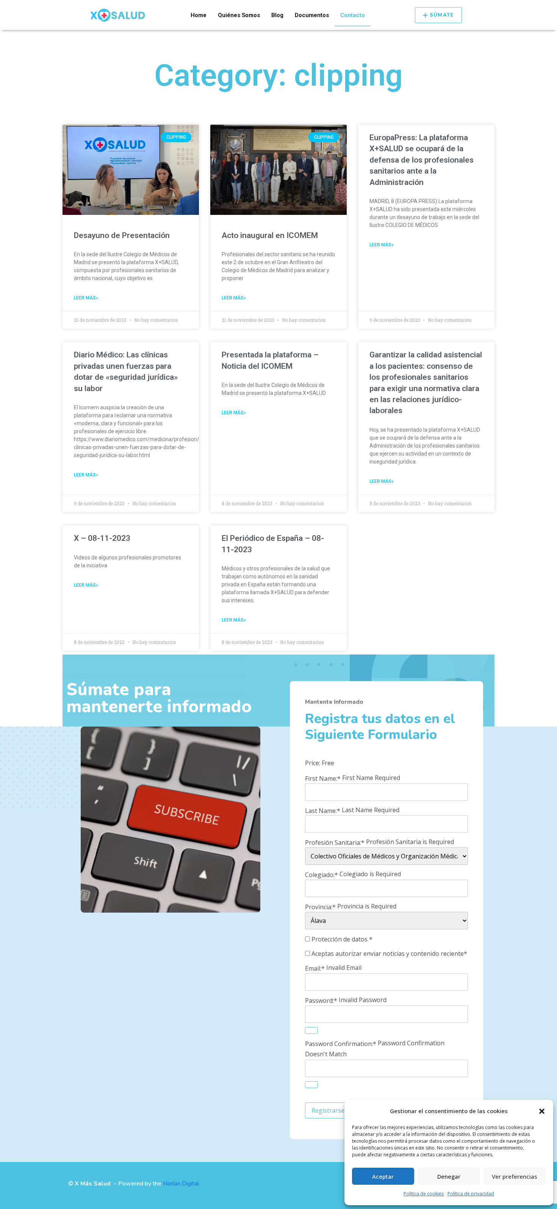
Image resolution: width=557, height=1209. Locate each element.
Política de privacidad (470, 1193)
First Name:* (323, 778)
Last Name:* (322, 810)
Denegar (448, 1176)
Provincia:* (320, 907)
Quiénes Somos (239, 15)
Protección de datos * (341, 939)
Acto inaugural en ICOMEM (270, 235)
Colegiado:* (321, 875)
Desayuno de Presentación (122, 235)
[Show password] (311, 1030)
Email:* (315, 968)
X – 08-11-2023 (102, 538)
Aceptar (383, 1176)
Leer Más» (86, 298)
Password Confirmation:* (340, 1044)
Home (199, 15)
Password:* (321, 1000)
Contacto (352, 15)
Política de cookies (424, 1193)
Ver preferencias (514, 1176)
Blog (277, 15)
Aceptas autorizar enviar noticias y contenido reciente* (388, 953)
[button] (542, 1111)
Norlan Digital (181, 1183)
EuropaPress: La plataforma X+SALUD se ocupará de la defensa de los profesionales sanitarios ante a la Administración (421, 160)
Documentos (312, 15)
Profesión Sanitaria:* (335, 842)
